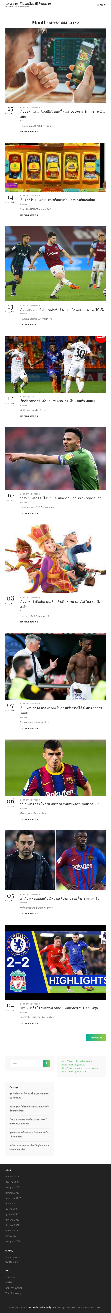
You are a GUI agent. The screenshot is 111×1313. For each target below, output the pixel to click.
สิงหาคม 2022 (12, 1181)
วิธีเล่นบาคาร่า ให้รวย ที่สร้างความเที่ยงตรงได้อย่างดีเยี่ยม (60, 804)
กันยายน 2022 (12, 1176)
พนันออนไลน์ (28, 397)
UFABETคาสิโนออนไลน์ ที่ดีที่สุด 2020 (28, 3)
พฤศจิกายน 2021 (13, 1230)
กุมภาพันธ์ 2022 (13, 1214)
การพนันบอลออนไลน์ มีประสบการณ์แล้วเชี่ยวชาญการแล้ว (60, 498)
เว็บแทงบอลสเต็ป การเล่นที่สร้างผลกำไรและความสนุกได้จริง (62, 309)
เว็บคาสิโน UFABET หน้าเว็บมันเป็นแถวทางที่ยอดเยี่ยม (57, 200)
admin (24, 121)
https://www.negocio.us (73, 1064)
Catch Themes (95, 1307)
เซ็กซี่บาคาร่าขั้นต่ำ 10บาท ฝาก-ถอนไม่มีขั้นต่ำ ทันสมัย (58, 401)
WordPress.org (13, 1293)
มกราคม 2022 (12, 1219)
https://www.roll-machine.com (76, 1061)
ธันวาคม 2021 (12, 1225)
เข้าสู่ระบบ (10, 1276)
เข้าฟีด (8, 1282)
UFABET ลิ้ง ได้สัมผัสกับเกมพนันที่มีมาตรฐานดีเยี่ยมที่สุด (59, 1008)
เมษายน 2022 (11, 1203)
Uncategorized (31, 107)
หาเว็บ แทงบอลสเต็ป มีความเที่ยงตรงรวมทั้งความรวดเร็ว (59, 898)
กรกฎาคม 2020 (12, 1241)
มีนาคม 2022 (11, 1208)
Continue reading (29, 131)
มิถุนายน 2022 (12, 1192)
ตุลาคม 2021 (11, 1235)
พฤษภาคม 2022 (13, 1198)
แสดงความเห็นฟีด (13, 1287)
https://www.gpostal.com (73, 1071)
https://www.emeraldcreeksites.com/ (80, 1067)
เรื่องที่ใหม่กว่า (96, 1037)
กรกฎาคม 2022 (12, 1187)
